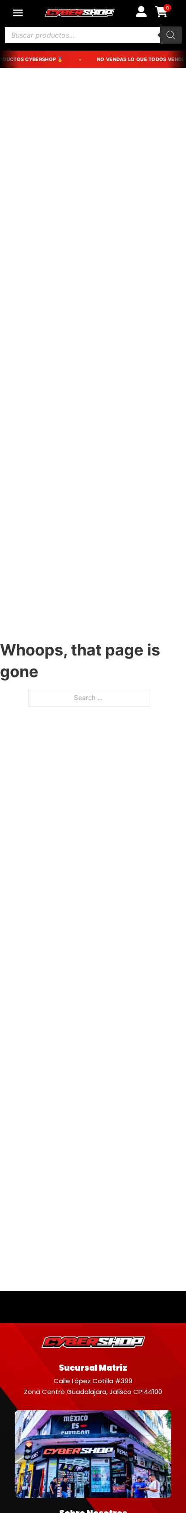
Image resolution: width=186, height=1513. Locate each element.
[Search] (171, 35)
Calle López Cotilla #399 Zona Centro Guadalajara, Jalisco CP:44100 (93, 1386)
